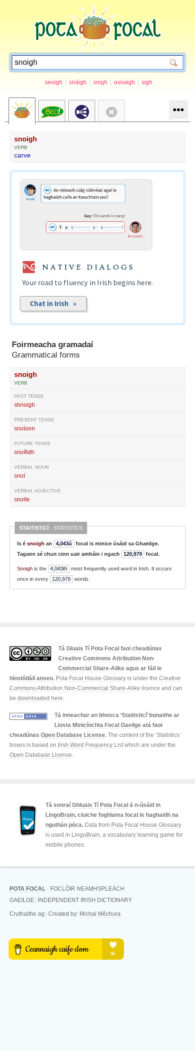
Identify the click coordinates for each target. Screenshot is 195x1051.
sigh (147, 82)
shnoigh (24, 405)
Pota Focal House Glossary (91, 678)
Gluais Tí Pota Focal (92, 648)
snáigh (78, 82)
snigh (100, 82)
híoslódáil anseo (31, 678)
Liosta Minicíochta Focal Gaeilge (97, 725)
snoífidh (24, 452)
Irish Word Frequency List (90, 745)
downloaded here (40, 698)
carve (22, 155)
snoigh (25, 139)
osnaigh (124, 82)
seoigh (53, 82)
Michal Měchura (100, 914)
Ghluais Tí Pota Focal (100, 805)
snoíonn (24, 428)
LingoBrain (60, 815)
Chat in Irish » (53, 303)
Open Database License (73, 735)
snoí (19, 476)
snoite (22, 499)
